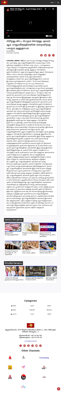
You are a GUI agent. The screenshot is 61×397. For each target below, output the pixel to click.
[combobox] (53, 2)
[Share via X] (45, 56)
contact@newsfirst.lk (30, 341)
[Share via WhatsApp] (49, 56)
